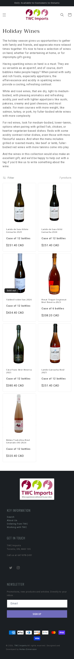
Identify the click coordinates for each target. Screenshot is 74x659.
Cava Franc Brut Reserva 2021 (19, 371)
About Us (12, 520)
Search (10, 517)
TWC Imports (20, 645)
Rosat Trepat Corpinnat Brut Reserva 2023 (53, 301)
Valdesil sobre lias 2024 (18, 299)
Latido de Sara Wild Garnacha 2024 (51, 230)
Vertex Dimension (28, 649)
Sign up (37, 614)
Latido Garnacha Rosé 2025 (53, 371)
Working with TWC (17, 527)
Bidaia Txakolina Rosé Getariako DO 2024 (18, 441)
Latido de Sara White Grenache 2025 (17, 230)
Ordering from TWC (17, 523)
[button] (4, 15)
